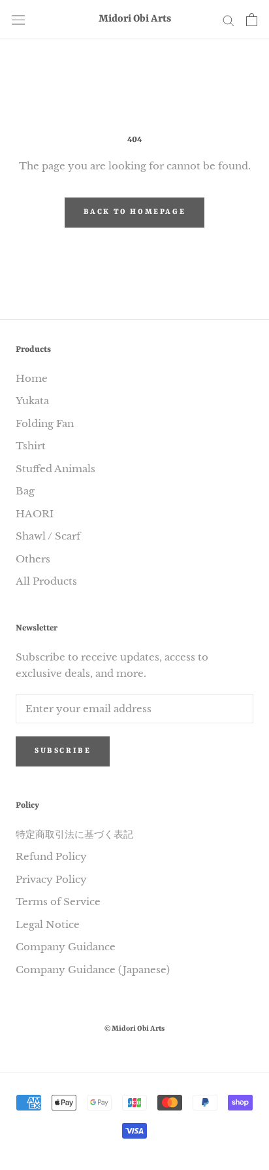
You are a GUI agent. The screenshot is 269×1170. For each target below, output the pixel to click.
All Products (46, 581)
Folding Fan (45, 423)
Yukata (32, 400)
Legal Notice (48, 924)
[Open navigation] (18, 20)
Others (33, 559)
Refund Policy (51, 856)
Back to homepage (135, 212)
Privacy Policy (51, 879)
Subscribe (63, 751)
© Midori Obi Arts (134, 1029)
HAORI (35, 514)
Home (32, 378)
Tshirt (31, 445)
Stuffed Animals (55, 468)
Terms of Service (58, 901)
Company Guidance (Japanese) (93, 969)
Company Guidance (66, 946)
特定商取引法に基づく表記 (74, 834)
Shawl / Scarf (48, 536)
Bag (25, 491)
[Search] (228, 20)
